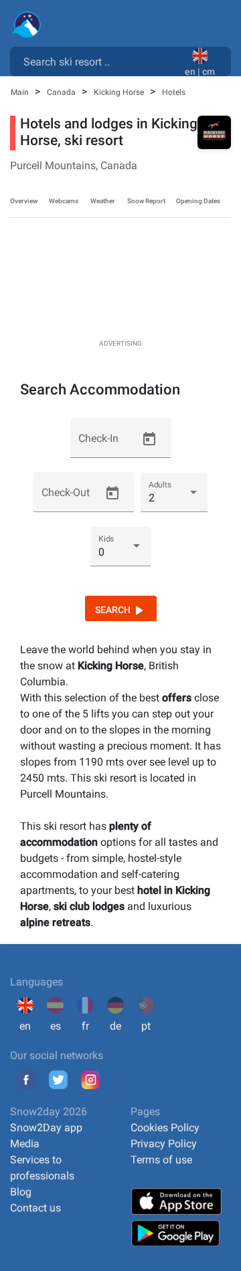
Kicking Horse (120, 92)
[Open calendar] (149, 439)
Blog (20, 1191)
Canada (62, 92)
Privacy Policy (164, 1143)
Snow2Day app (46, 1127)
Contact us (35, 1207)
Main (21, 92)
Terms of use (161, 1159)
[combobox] (100, 61)
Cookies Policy (165, 1127)
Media (24, 1143)
